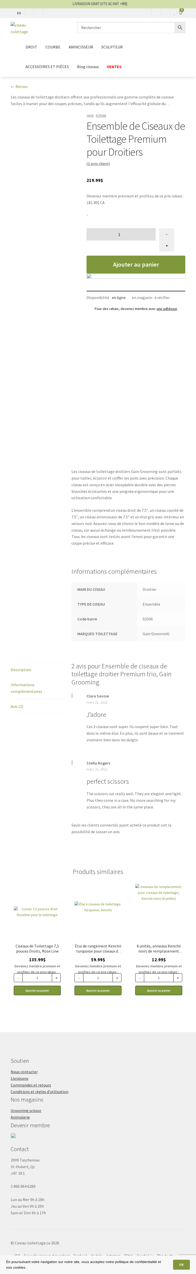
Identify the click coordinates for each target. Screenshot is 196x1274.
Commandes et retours (31, 1085)
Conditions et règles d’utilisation (39, 1091)
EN (19, 13)
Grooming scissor (26, 1110)
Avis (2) (17, 706)
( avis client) (98, 163)
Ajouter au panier (136, 264)
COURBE (52, 46)
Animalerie (20, 1117)
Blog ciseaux (88, 66)
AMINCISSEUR (81, 46)
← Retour (19, 86)
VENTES (114, 66)
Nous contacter (24, 1071)
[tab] (37, 670)
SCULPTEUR (112, 46)
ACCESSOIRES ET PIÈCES (47, 66)
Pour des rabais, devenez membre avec (136, 308)
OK (181, 1264)
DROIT (31, 46)
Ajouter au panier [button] (37, 990)
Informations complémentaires (26, 688)
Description (21, 669)
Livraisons (19, 1078)
